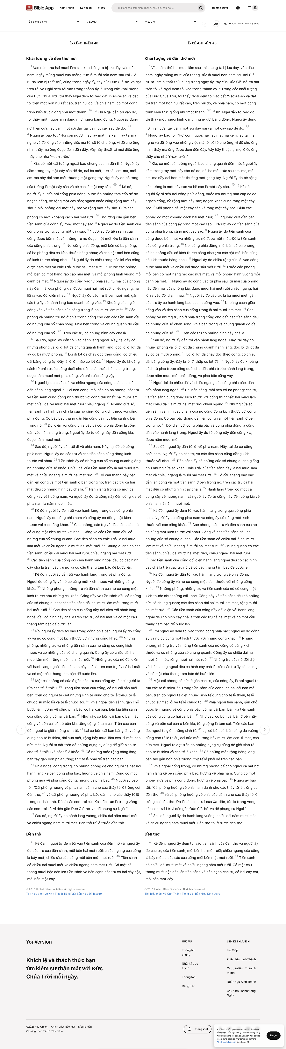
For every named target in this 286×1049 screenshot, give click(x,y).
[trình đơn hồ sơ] (252, 8)
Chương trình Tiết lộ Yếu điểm (44, 1031)
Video (101, 7)
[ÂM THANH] (205, 23)
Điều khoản (85, 1026)
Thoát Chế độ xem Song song (244, 23)
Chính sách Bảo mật (63, 1026)
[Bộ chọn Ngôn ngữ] (238, 8)
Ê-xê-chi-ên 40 (37, 21)
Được (273, 1035)
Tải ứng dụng (220, 7)
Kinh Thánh (67, 7)
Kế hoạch (86, 7)
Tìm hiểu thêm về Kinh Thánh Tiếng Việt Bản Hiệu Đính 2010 (64, 893)
